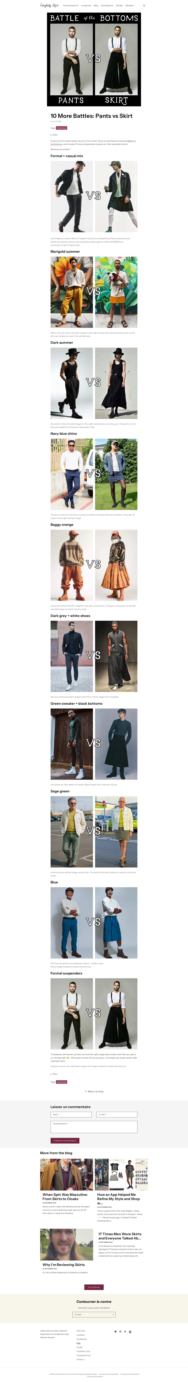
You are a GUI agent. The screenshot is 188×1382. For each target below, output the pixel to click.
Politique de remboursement (109, 1374)
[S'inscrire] (112, 1315)
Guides (79, 1347)
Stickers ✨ (81, 1359)
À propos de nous (84, 1355)
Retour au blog (95, 1091)
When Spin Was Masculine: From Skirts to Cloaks (65, 1197)
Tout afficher (94, 1287)
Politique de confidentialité (130, 1374)
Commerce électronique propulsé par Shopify (81, 1374)
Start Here (81, 1331)
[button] (144, 5)
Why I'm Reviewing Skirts (64, 1265)
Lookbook (81, 1335)
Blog (78, 1343)
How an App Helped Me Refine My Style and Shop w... (118, 1199)
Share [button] (55, 135)
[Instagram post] (94, 233)
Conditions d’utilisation (95, 1376)
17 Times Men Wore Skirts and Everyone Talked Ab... (119, 1236)
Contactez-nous (83, 1351)
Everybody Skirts (60, 1374)
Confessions (82, 1339)
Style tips (61, 128)
